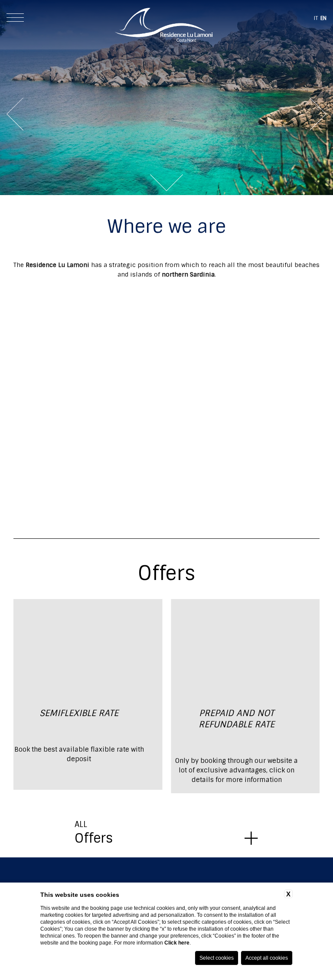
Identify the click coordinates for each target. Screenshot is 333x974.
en (323, 18)
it (316, 18)
